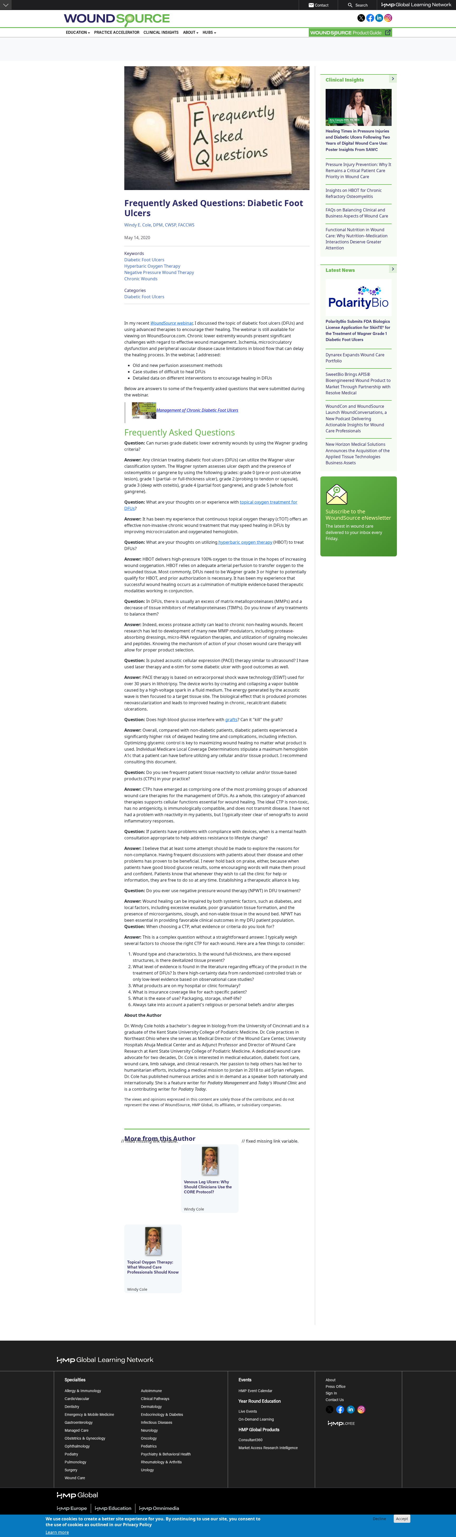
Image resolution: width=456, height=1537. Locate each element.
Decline (379, 1518)
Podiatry (71, 1454)
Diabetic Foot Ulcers (144, 260)
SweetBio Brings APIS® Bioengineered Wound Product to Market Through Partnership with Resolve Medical (358, 383)
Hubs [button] (208, 33)
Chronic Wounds (141, 279)
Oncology (149, 1439)
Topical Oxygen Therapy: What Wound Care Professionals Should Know (153, 1267)
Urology (147, 1470)
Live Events (248, 1412)
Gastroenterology (79, 1423)
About (330, 1380)
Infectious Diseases (156, 1423)
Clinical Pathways (155, 1399)
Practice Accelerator (116, 33)
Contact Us (335, 1400)
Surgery (71, 1470)
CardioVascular (77, 1399)
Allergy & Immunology (83, 1391)
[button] (6, 5)
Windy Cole (194, 1209)
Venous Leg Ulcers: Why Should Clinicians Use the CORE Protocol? (208, 1187)
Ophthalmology (77, 1447)
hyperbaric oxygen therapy (244, 542)
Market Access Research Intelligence (268, 1448)
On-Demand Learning (256, 1420)
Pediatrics (149, 1447)
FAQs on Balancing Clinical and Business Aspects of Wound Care (357, 213)
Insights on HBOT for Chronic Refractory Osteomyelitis (354, 193)
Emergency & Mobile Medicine (89, 1415)
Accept (402, 1518)
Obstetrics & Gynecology (85, 1439)
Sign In (331, 1394)
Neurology (149, 1431)
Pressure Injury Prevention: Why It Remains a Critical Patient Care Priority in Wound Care (358, 171)
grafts (231, 719)
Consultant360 (251, 1440)
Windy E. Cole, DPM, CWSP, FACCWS (159, 225)
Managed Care (76, 1431)
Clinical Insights (161, 33)
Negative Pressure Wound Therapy (159, 272)
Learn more (57, 1532)
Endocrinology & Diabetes (162, 1415)
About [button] (189, 33)
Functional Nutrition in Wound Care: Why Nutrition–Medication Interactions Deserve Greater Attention (357, 239)
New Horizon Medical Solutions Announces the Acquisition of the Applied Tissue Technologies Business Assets (358, 453)
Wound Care (75, 1478)
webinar (171, 323)
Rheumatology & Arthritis (161, 1462)
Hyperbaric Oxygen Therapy (152, 266)
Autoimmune (151, 1391)
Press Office (335, 1387)
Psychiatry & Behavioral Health (166, 1454)
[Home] (158, 20)
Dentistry (72, 1407)
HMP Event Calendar (255, 1391)
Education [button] (76, 33)
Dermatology (151, 1407)
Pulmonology (75, 1462)
